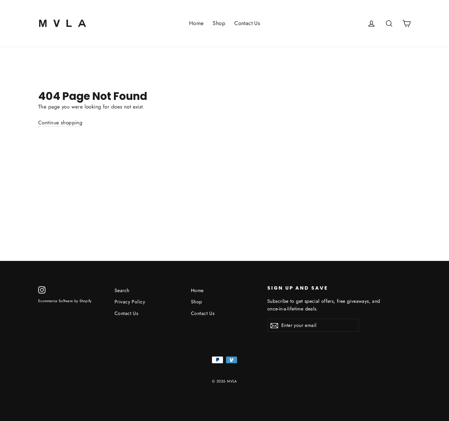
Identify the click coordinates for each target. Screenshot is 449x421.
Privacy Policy (130, 301)
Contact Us (247, 23)
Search (122, 290)
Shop (219, 23)
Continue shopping (60, 122)
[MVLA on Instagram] (42, 289)
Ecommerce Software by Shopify (65, 301)
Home (196, 23)
